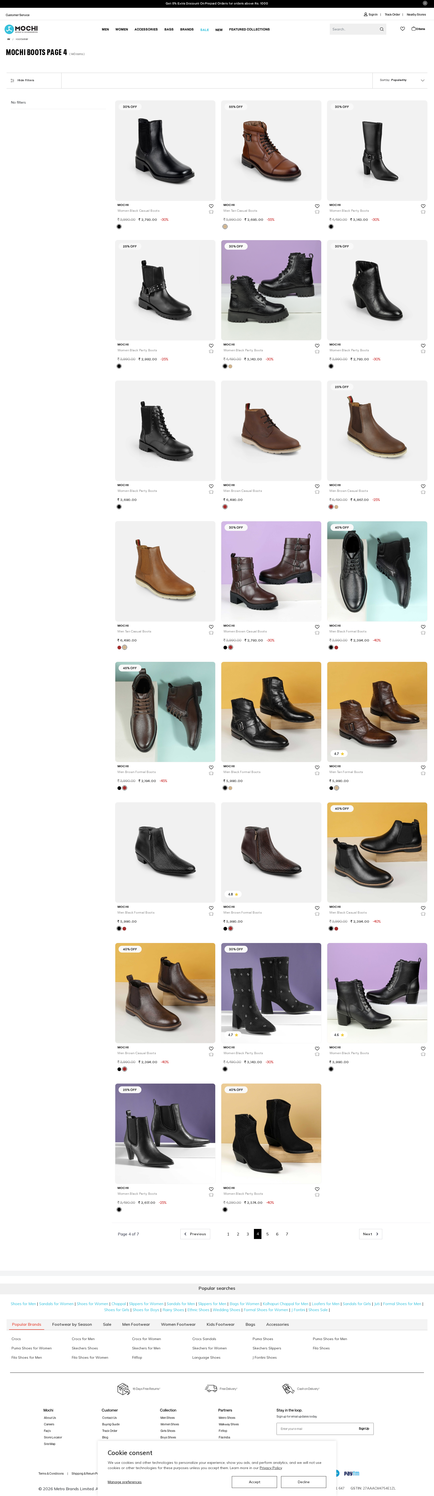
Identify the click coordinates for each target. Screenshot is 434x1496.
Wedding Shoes (226, 1309)
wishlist (402, 29)
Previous (197, 1234)
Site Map (50, 1444)
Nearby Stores (416, 14)
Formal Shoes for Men (402, 1303)
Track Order (392, 14)
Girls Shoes (167, 1431)
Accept (254, 1482)
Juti (377, 1303)
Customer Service (18, 15)
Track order (109, 1431)
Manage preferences (125, 1482)
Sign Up (364, 1428)
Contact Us (109, 1418)
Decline (304, 1482)
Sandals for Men (181, 1303)
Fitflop (223, 1431)
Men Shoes (167, 1418)
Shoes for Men (23, 1303)
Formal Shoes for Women (266, 1309)
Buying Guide (111, 1424)
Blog (105, 1437)
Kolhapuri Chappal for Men (285, 1303)
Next (368, 1234)
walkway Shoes (229, 1424)
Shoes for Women (92, 1303)
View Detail (164, 190)
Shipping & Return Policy (87, 1473)
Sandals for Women (56, 1303)
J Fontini (298, 1309)
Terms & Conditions (51, 1473)
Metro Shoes (227, 1418)
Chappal (119, 1303)
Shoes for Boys (146, 1309)
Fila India (224, 1437)
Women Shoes (169, 1424)
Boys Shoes (168, 1437)
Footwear (22, 39)
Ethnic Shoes (198, 1309)
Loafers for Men (326, 1303)
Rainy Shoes (173, 1309)
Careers (49, 1424)
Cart (420, 28)
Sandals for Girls (357, 1303)
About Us (50, 1418)
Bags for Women (244, 1303)
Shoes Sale (318, 1309)
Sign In (373, 14)
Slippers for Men (212, 1303)
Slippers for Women (146, 1303)
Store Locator (53, 1437)
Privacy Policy (271, 1468)
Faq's (47, 1431)
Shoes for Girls (116, 1309)
